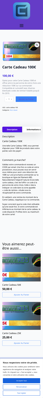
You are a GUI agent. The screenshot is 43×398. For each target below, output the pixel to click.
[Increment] (11, 99)
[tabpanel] (21, 175)
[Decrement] (6, 99)
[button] (37, 45)
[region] (21, 378)
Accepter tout (21, 381)
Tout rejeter (21, 393)
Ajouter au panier (26, 99)
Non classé (13, 110)
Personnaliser (21, 387)
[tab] (12, 129)
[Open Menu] (21, 25)
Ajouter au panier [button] (21, 294)
